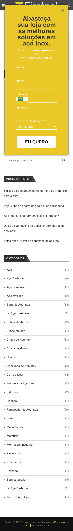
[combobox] (22, 99)
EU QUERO (36, 141)
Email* (20, 80)
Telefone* (22, 94)
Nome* (20, 67)
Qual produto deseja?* (30, 120)
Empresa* (22, 107)
